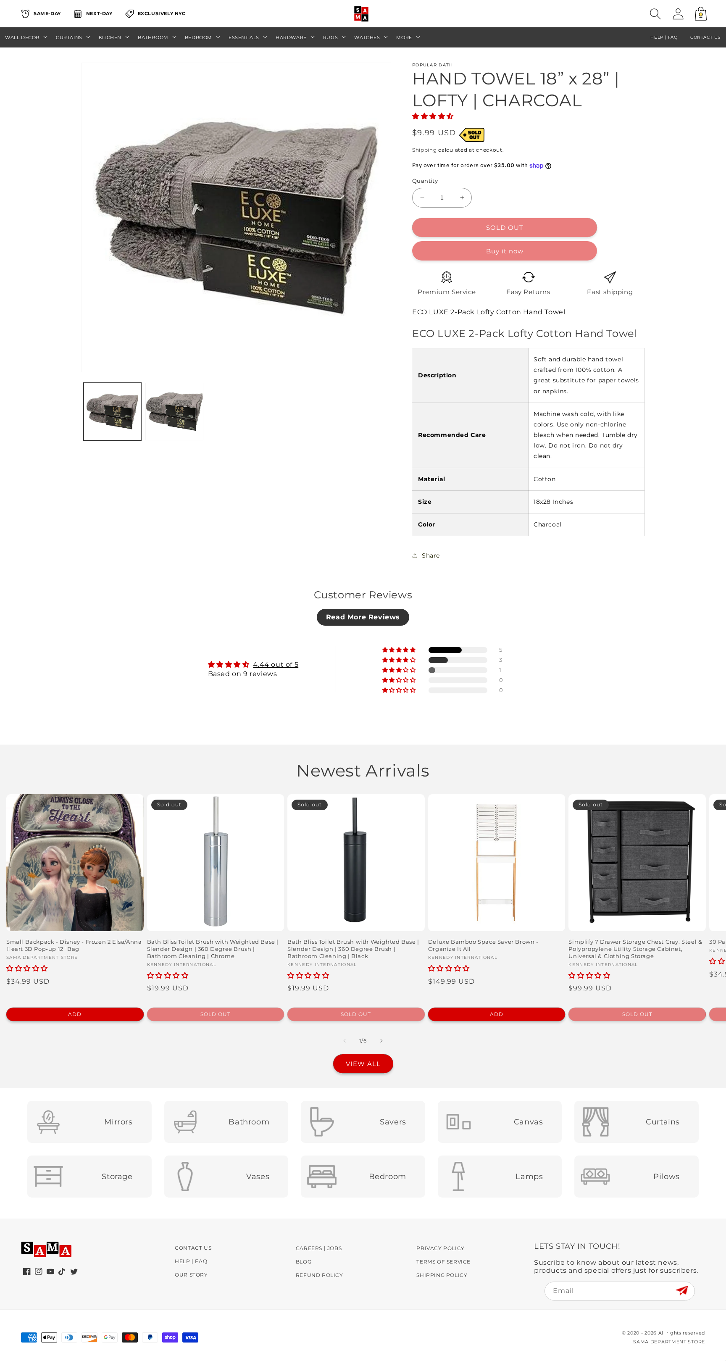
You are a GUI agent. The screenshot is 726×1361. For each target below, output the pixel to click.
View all (363, 1064)
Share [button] (431, 555)
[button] (655, 14)
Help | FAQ (191, 1261)
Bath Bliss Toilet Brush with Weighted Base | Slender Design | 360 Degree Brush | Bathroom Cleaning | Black (353, 948)
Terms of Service (443, 1261)
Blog (303, 1261)
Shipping (424, 150)
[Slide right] (381, 1041)
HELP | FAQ (663, 37)
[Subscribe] (681, 1290)
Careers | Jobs (319, 1248)
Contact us (705, 37)
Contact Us (193, 1248)
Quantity (425, 180)
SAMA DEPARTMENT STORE (669, 1342)
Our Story (191, 1274)
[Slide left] (344, 1041)
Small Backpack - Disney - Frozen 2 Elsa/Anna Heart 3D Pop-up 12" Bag (74, 945)
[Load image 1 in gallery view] (112, 411)
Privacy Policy (440, 1248)
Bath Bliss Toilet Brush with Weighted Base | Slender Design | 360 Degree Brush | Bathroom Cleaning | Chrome (213, 948)
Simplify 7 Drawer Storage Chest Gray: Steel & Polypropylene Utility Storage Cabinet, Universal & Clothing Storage (635, 948)
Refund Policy (319, 1275)
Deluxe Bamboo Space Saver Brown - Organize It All (483, 945)
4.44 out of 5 (275, 665)
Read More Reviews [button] (363, 617)
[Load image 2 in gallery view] (174, 411)
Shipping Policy (441, 1275)
